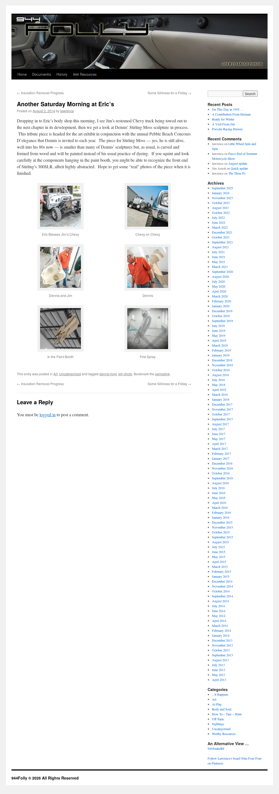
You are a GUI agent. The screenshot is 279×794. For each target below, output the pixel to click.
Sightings (218, 724)
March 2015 (220, 566)
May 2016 (218, 497)
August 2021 (220, 247)
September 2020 (222, 271)
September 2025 (222, 188)
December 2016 (222, 463)
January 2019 (220, 355)
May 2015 (218, 556)
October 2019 (221, 316)
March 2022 (220, 227)
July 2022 (218, 217)
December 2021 (222, 232)
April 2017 (219, 443)
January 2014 (220, 635)
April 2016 (219, 502)
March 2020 (220, 296)
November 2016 (222, 468)
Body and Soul (221, 709)
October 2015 (221, 532)
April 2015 (219, 561)
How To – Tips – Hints (227, 714)
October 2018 (221, 370)
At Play (217, 704)
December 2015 (222, 522)
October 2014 (221, 591)
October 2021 (221, 237)
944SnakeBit (216, 748)
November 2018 (222, 365)
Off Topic (218, 719)
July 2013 (218, 665)
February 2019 (221, 350)
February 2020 (221, 301)
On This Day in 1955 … (228, 109)
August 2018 (220, 375)
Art (55, 373)
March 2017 (220, 448)
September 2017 (222, 419)
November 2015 (222, 527)
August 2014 (220, 601)
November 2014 (222, 586)
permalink (162, 373)
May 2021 (218, 261)
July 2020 (218, 281)
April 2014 (219, 620)
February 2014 (221, 630)
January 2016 (220, 517)
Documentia (41, 74)
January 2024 (220, 193)
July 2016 (218, 488)
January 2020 (220, 306)
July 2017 (218, 429)
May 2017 (218, 438)
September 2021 (222, 242)
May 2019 (218, 335)
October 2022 (221, 212)
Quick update (239, 168)
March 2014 (220, 625)
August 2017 (220, 424)
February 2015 (221, 571)
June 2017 (218, 434)
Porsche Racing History (227, 129)
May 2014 (218, 615)
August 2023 (220, 207)
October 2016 (221, 473)
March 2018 (220, 394)
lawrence (67, 110)
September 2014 (222, 596)
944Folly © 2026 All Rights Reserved (45, 778)
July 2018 (218, 379)
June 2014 (218, 611)
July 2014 (218, 606)
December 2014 (222, 581)
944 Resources (85, 74)
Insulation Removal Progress (40, 92)
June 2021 (218, 257)
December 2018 (222, 360)
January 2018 (220, 399)
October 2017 (221, 414)
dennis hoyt (108, 373)
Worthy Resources (224, 733)
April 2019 (219, 340)
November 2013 (222, 645)
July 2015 (218, 547)
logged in (48, 414)
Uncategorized (70, 373)
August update (237, 163)
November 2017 (222, 409)
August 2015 (220, 542)
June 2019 (218, 330)
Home (22, 74)
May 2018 (218, 384)
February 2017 (221, 453)
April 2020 (219, 291)
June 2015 (218, 552)
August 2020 (220, 276)
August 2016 (220, 483)
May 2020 (218, 286)
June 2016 (218, 493)
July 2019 (218, 325)
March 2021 (220, 266)
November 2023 (222, 198)
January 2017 (220, 458)
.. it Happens (220, 694)
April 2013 (219, 679)
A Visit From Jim (223, 124)
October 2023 (221, 202)
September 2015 (222, 537)
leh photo (125, 373)
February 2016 (221, 512)
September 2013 (222, 655)
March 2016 (220, 507)
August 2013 (220, 660)
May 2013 (218, 674)
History (62, 74)
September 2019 (222, 320)
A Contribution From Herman (231, 114)
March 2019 (220, 345)
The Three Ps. (237, 173)
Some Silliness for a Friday (169, 92)
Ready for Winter (223, 119)
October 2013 (221, 650)
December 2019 (222, 311)
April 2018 (219, 389)
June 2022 (218, 222)
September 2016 (222, 478)
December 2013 (222, 640)
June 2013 (218, 670)
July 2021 (218, 252)
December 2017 (222, 404)
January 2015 (220, 576)
